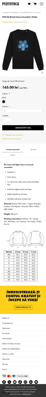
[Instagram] (25, 382)
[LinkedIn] (30, 382)
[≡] (41, 4)
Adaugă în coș (23, 127)
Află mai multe (26, 394)
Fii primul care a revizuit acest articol (14, 22)
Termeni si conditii (8, 354)
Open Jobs (5, 359)
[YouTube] (14, 382)
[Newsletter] (36, 382)
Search (4, 369)
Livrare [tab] (12, 155)
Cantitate (5, 115)
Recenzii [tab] (33, 149)
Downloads (6, 333)
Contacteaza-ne (7, 323)
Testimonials (6, 328)
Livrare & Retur (7, 338)
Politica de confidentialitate (11, 349)
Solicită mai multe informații (11, 139)
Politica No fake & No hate (11, 344)
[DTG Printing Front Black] (23, 50)
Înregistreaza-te (23, 307)
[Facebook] (4, 382)
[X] (9, 382)
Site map (5, 364)
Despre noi (5, 318)
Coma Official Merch (17, 81)
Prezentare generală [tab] (12, 149)
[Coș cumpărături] (35, 4)
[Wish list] (29, 4)
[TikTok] (20, 382)
